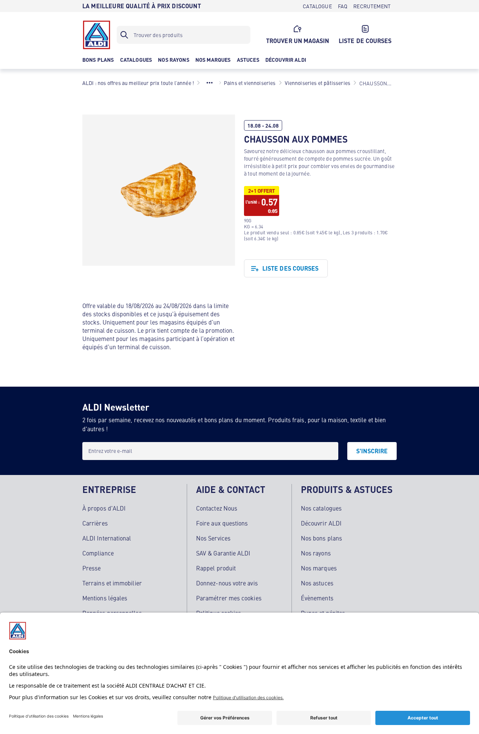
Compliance (98, 553)
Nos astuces (317, 583)
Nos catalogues (321, 508)
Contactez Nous (216, 508)
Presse (91, 568)
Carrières (95, 523)
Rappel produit (216, 568)
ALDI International (106, 538)
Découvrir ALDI (321, 523)
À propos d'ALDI (104, 508)
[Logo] (96, 35)
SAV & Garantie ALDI (223, 553)
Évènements (317, 598)
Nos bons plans (321, 538)
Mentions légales (104, 598)
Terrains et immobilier (112, 583)
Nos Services (213, 538)
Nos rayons (316, 553)
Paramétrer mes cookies (229, 598)
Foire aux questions (222, 523)
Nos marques (319, 568)
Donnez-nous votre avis (227, 583)
